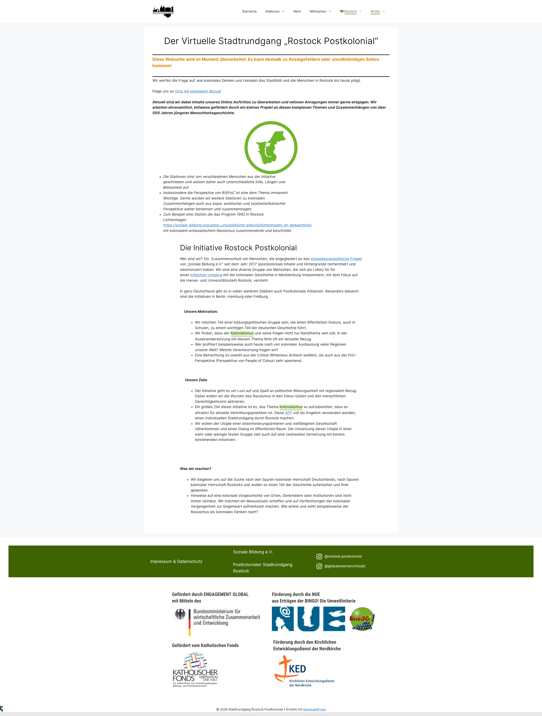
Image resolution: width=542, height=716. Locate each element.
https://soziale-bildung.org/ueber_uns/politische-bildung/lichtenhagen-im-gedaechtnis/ (237, 225)
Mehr (297, 11)
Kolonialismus (242, 333)
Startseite (249, 11)
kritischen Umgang (206, 275)
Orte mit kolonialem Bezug (197, 91)
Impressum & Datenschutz (176, 561)
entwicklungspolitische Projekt (336, 259)
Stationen (272, 11)
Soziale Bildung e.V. (253, 551)
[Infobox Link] (354, 556)
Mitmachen (318, 11)
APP (288, 413)
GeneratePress (314, 709)
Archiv (375, 11)
